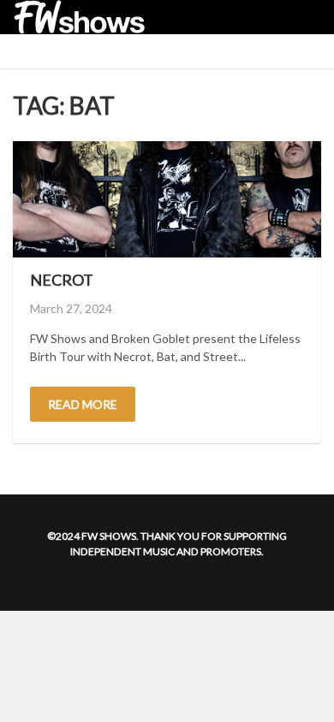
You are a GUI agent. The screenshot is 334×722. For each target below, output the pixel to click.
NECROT (61, 279)
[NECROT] (167, 199)
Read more (82, 404)
